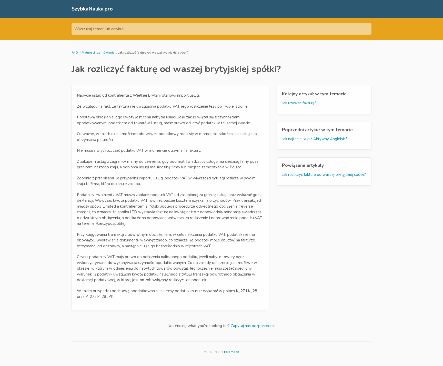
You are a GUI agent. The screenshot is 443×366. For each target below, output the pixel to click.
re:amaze (231, 351)
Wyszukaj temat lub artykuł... (100, 29)
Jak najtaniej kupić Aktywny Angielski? (314, 138)
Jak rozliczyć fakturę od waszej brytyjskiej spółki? (324, 174)
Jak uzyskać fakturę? (299, 103)
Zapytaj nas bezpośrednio (253, 325)
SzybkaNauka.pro (92, 8)
